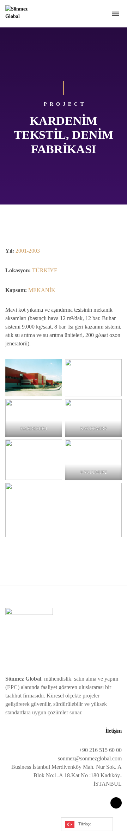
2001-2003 (28, 251)
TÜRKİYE (45, 270)
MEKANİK (41, 290)
